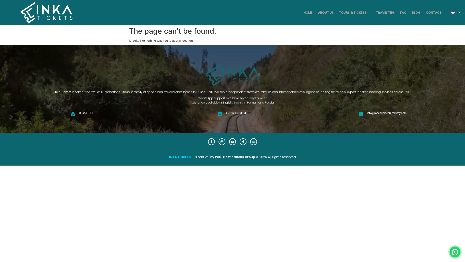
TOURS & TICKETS (352, 12)
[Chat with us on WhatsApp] (455, 252)
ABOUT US (326, 12)
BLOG (416, 12)
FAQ (403, 12)
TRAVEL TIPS (385, 12)
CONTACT (434, 12)
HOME (308, 12)
